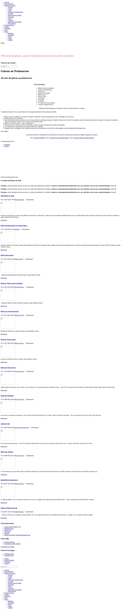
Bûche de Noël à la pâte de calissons (12, 283)
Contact (6, 558)
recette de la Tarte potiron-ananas (59, 138)
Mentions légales (9, 560)
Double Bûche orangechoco (9, 480)
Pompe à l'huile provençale (9, 508)
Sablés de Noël (5, 424)
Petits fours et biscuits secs (15, 12)
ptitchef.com (7, 530)
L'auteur (6, 563)
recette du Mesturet (39, 138)
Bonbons (10, 33)
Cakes (10, 10)
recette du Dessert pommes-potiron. (84, 138)
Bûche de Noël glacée (7, 395)
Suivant (6, 146)
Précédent (7, 144)
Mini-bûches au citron (7, 196)
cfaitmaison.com (9, 528)
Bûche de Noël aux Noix (8, 367)
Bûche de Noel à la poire (8, 339)
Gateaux (10, 7)
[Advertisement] (12, 160)
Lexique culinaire (9, 542)
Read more (4, 220)
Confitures (7, 28)
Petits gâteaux (12, 23)
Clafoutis (10, 20)
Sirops (10, 36)
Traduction (7, 562)
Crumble (10, 13)
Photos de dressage (9, 535)
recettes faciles (8, 527)
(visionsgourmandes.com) (23, 535)
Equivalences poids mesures (12, 543)
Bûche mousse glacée (7, 255)
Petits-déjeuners (8, 4)
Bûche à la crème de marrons (10, 311)
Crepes (10, 9)
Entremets (11, 17)
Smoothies (11, 35)
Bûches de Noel (19, 199)
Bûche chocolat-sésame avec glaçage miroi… (14, 225)
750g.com (7, 532)
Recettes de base (9, 25)
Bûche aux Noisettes (7, 452)
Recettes (6, 533)
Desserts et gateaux (9, 5)
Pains (5, 30)
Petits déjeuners (19, 512)
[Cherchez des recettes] (7, 547)
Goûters (6, 27)
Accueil (6, 2)
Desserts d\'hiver (19, 287)
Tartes (9, 18)
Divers (6, 31)
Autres (10, 38)
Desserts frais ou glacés (14, 15)
